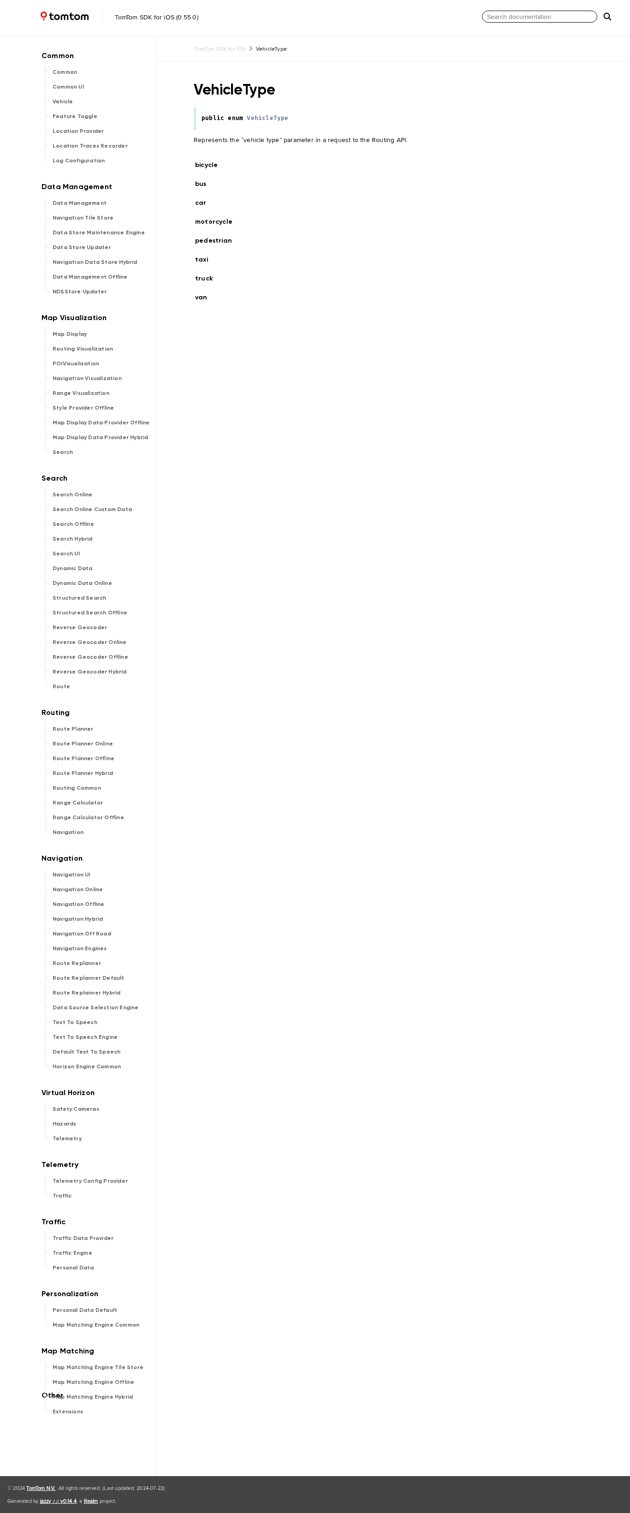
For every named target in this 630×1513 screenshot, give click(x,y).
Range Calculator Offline (88, 817)
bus (205, 184)
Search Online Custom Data (92, 509)
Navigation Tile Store (83, 217)
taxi (205, 259)
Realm (91, 1501)
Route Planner (73, 729)
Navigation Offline (79, 904)
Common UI (68, 86)
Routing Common (77, 788)
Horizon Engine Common (87, 1066)
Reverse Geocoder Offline (90, 657)
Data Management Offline (90, 277)
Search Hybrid (73, 539)
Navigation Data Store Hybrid (95, 262)
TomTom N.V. (40, 1488)
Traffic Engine (72, 1253)
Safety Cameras (76, 1109)
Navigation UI (71, 874)
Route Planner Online (83, 743)
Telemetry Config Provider (90, 1181)
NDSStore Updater (80, 291)
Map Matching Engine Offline (93, 1382)
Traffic (62, 1195)
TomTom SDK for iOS (220, 49)
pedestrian (217, 240)
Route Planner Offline (83, 758)
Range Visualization (81, 393)
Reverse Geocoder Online (90, 642)
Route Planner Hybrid (83, 773)
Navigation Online (78, 889)
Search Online (73, 494)
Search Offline (73, 524)
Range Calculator (78, 802)
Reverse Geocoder (80, 627)
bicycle (210, 165)
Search (63, 452)
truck (208, 278)
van (205, 297)
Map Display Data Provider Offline (101, 422)
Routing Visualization (83, 348)
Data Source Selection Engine (96, 1007)
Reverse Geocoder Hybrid (90, 671)
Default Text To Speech (86, 1051)
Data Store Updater (82, 247)
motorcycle (217, 222)
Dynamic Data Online (82, 583)
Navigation (68, 832)
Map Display (70, 334)
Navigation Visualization (87, 378)
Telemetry (67, 1138)
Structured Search (79, 598)
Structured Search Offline (90, 612)
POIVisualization (76, 363)
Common (65, 72)
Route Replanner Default (89, 978)
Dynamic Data (72, 568)
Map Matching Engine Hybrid (93, 1397)
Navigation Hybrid (78, 919)
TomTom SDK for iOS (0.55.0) (155, 17)
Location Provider (78, 131)
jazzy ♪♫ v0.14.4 (58, 1501)
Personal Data (73, 1267)
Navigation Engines (80, 948)
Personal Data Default (85, 1310)
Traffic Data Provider (83, 1238)
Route (61, 686)
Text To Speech (75, 1022)
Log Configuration (79, 160)
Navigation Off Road (82, 933)
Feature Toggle (75, 116)
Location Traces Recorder (90, 146)
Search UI (66, 553)
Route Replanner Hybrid (86, 992)
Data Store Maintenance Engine (99, 232)
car (205, 203)
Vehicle (63, 101)
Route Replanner (77, 963)
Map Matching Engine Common (96, 1325)
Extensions (68, 1411)
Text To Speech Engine (85, 1037)
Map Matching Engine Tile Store (98, 1367)
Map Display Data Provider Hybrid (100, 437)
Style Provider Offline (83, 408)
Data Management (80, 203)
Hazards (64, 1123)
